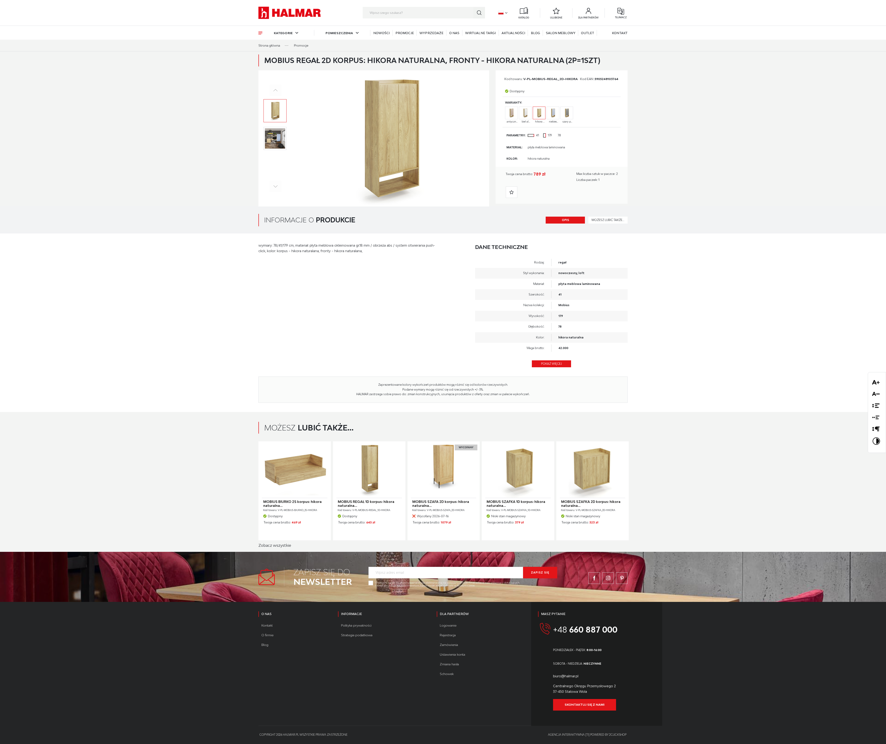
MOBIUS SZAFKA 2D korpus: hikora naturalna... (590, 504)
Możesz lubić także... (608, 220)
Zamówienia (449, 645)
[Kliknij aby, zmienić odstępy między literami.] (877, 395)
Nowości (381, 33)
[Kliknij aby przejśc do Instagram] (608, 578)
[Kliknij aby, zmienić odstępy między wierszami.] (877, 406)
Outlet (587, 33)
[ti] (587, 734)
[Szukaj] (479, 12)
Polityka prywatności (356, 625)
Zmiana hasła (449, 664)
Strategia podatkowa (356, 635)
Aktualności (513, 33)
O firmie (267, 635)
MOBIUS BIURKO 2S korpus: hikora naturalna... (292, 504)
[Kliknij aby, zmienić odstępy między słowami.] (877, 418)
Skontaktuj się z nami (585, 704)
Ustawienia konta (452, 654)
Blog (535, 33)
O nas (454, 33)
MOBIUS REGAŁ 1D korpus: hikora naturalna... (366, 504)
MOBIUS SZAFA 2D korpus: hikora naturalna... (440, 504)
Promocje (404, 33)
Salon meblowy (560, 33)
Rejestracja (448, 635)
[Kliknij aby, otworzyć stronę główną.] (289, 13)
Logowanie (448, 625)
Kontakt (620, 33)
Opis (565, 220)
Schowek (447, 674)
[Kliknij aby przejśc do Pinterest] (622, 578)
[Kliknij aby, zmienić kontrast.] (877, 441)
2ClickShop (617, 734)
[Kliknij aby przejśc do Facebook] (594, 578)
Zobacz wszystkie (274, 545)
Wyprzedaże (431, 33)
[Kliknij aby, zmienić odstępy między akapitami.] (877, 430)
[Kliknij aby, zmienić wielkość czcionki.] (877, 383)
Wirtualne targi (480, 33)
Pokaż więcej (551, 363)
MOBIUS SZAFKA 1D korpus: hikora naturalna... (516, 504)
